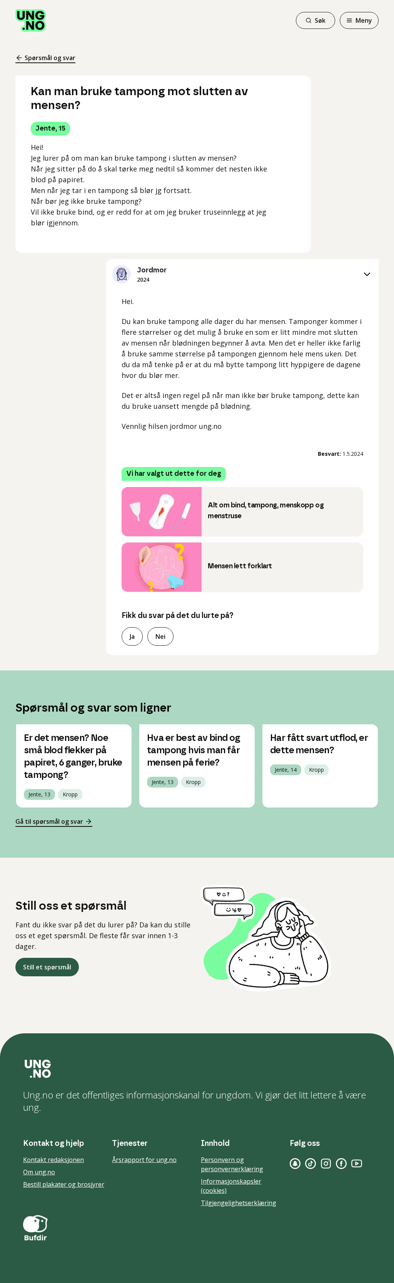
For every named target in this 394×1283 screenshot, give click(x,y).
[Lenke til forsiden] (30, 20)
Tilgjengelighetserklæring (238, 1203)
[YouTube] (356, 1163)
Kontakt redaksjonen (53, 1159)
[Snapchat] (295, 1163)
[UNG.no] (197, 1069)
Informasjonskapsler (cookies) (231, 1186)
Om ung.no (39, 1172)
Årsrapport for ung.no (144, 1159)
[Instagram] (326, 1163)
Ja (132, 636)
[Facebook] (341, 1163)
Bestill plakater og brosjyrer (63, 1184)
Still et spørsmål (47, 967)
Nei (160, 636)
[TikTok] (310, 1163)
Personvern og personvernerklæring (232, 1164)
